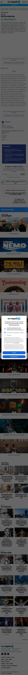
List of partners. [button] (16, 342)
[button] (14, 335)
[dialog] (14, 337)
